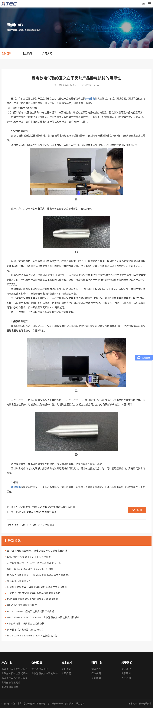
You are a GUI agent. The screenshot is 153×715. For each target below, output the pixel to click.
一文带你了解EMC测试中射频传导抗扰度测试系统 (34, 593)
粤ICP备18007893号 (57, 703)
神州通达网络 (145, 703)
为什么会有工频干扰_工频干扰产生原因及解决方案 (34, 563)
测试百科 (96, 669)
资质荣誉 (126, 673)
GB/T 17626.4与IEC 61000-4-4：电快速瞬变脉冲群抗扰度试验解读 (43, 617)
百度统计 (71, 703)
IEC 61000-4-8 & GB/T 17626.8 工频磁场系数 (32, 635)
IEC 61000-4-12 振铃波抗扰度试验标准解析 (30, 611)
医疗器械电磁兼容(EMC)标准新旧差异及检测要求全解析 (37, 551)
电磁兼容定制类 (9, 687)
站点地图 (80, 703)
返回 (139, 510)
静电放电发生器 (40, 669)
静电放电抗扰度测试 (43, 525)
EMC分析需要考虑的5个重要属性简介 (36, 512)
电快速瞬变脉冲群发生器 (45, 673)
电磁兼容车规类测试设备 (14, 678)
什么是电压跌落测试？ (19, 581)
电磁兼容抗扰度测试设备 (14, 673)
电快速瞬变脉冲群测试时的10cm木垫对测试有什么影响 (45, 507)
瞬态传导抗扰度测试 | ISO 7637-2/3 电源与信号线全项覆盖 (38, 575)
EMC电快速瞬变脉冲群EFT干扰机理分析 (29, 557)
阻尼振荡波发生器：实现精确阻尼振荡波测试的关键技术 (37, 587)
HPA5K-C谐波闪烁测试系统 (22, 605)
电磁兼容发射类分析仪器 (14, 669)
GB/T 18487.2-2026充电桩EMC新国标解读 (30, 569)
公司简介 (126, 669)
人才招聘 (126, 678)
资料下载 (66, 669)
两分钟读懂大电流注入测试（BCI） (26, 630)
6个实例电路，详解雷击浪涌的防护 (25, 623)
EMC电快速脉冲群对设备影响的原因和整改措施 (32, 599)
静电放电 (26, 525)
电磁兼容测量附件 (11, 682)
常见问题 (66, 673)
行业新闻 (96, 673)
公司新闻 (96, 678)
